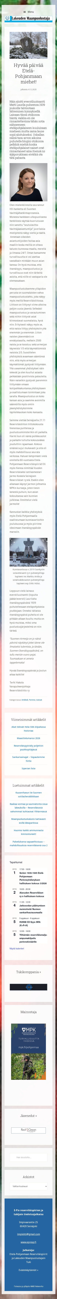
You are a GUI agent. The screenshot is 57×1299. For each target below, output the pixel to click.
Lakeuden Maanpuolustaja (28, 21)
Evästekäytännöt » (28, 1270)
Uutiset (39, 700)
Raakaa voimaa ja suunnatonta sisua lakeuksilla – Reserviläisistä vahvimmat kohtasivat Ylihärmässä (28, 808)
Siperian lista (28, 768)
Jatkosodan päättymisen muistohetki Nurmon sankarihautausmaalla (32, 909)
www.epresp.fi (28, 1242)
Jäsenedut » (28, 1116)
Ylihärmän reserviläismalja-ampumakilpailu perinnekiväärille (33, 938)
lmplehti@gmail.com (28, 1234)
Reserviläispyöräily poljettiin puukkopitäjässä (28, 747)
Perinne (32, 700)
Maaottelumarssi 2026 (28, 738)
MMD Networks (37, 1286)
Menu (31, 11)
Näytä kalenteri (17, 948)
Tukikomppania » (28, 972)
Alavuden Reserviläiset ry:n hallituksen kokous (31, 894)
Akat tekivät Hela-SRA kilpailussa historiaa (29, 729)
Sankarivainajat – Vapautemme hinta (28, 759)
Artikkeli (25, 700)
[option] (28, 1051)
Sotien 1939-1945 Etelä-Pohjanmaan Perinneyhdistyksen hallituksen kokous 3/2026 (33, 878)
